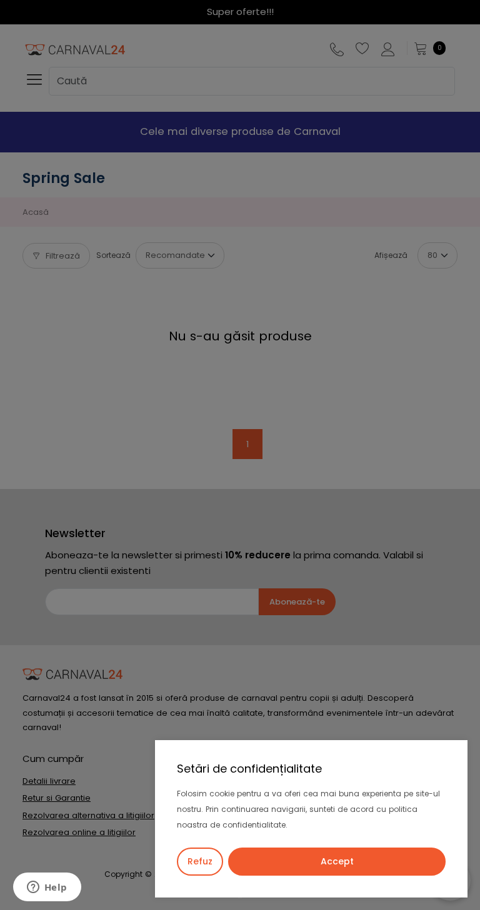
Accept (337, 861)
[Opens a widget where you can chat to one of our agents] (46, 888)
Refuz (200, 861)
